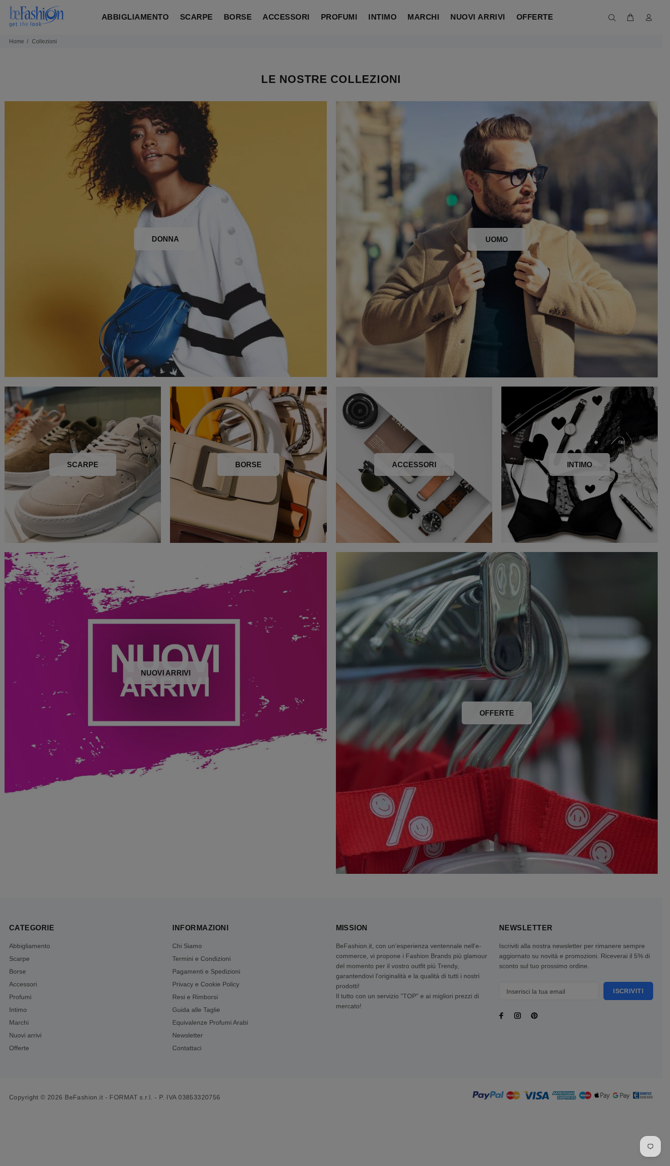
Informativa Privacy (423, 695)
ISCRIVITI (406, 665)
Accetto (411, 695)
